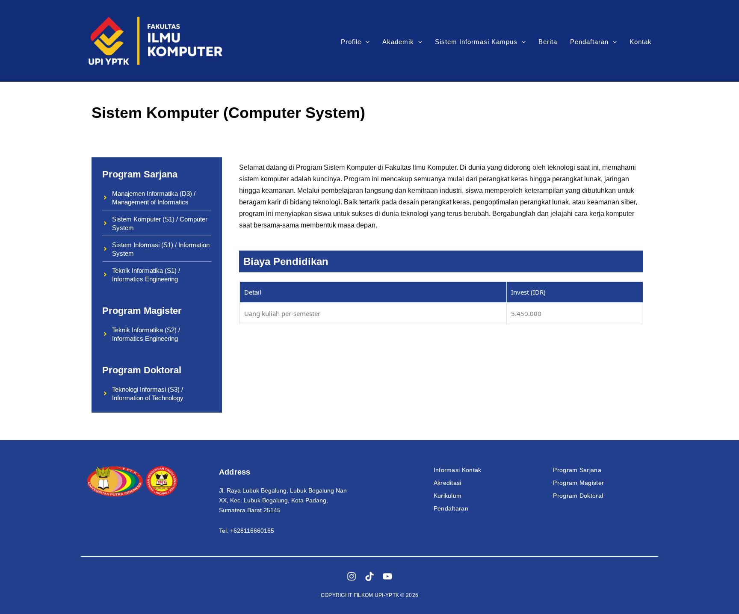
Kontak (641, 41)
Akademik (398, 41)
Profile (351, 41)
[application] (365, 42)
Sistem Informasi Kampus (476, 41)
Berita (547, 41)
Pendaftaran (589, 41)
